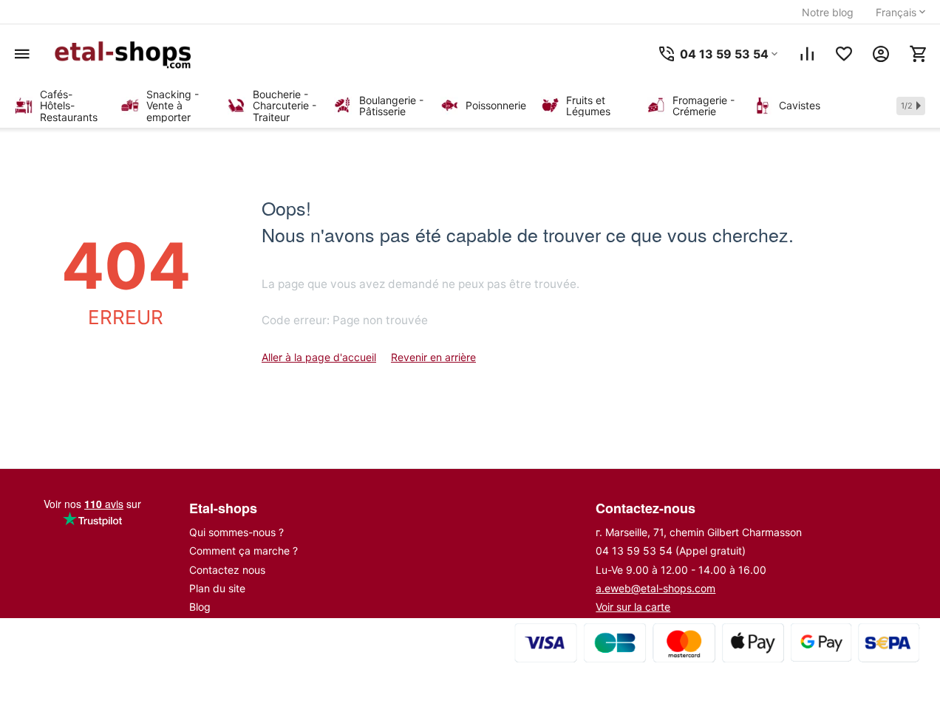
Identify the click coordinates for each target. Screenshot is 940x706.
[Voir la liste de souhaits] (844, 54)
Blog (200, 606)
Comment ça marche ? (243, 550)
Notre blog (828, 12)
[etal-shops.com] (126, 53)
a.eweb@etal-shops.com (655, 588)
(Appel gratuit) (671, 550)
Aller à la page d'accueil (319, 357)
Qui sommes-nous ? (236, 532)
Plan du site (217, 588)
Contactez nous (227, 569)
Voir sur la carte (633, 606)
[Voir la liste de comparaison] (807, 54)
